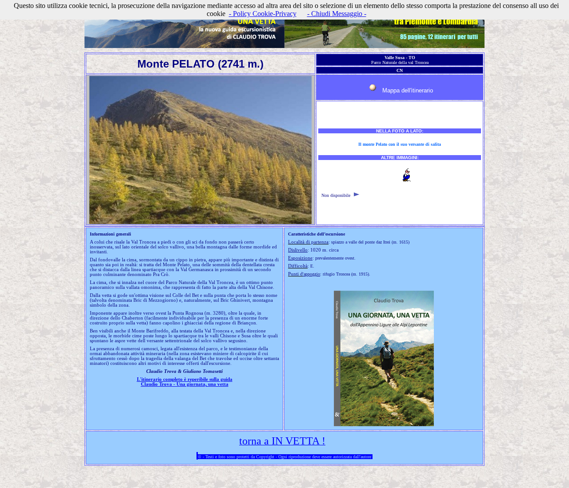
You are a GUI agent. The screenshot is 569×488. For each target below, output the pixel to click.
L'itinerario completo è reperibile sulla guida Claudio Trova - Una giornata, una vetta (184, 382)
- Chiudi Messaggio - (336, 13)
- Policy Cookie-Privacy (263, 13)
